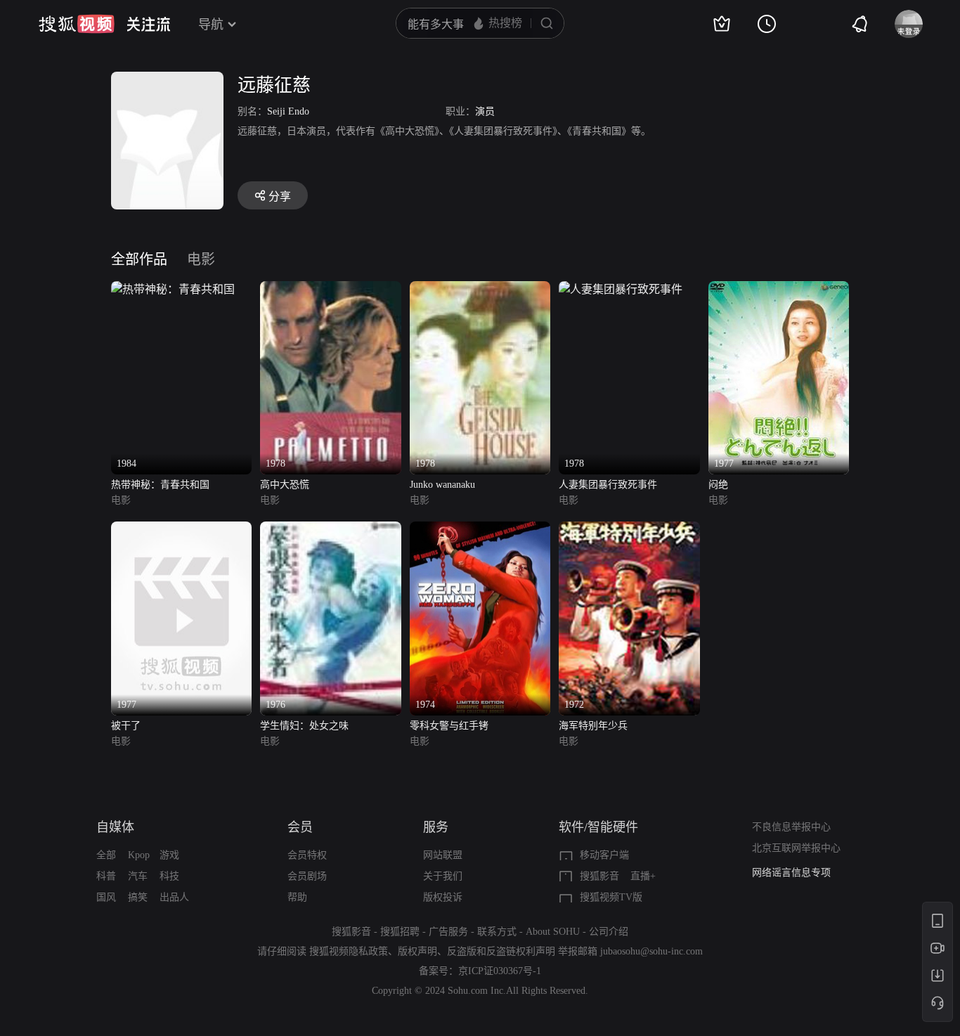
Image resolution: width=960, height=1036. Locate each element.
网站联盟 (442, 855)
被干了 (126, 725)
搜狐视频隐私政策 (348, 951)
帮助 (297, 897)
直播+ (643, 876)
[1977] (778, 289)
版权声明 (417, 951)
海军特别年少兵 (593, 725)
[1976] (330, 530)
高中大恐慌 (284, 484)
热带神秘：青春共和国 (160, 484)
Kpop (139, 855)
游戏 (169, 855)
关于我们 (442, 876)
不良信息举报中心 (791, 827)
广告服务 (448, 931)
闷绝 (718, 484)
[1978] (330, 289)
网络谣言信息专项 (791, 872)
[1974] (480, 530)
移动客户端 (604, 855)
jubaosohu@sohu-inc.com (651, 951)
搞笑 (138, 897)
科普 (106, 876)
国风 (106, 897)
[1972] (629, 530)
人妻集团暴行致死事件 (608, 484)
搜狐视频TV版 (611, 897)
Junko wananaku (442, 484)
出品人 (174, 897)
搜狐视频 (76, 24)
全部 (106, 855)
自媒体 (115, 827)
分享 (279, 196)
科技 (169, 876)
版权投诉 (442, 897)
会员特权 (307, 855)
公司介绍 (608, 931)
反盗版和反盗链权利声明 (501, 951)
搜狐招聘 (400, 931)
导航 (210, 24)
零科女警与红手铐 (449, 725)
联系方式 (497, 931)
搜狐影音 (599, 876)
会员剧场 (307, 876)
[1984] (173, 289)
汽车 (138, 876)
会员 (300, 827)
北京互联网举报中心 (796, 848)
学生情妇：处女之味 (304, 725)
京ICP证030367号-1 (499, 971)
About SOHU (553, 931)
